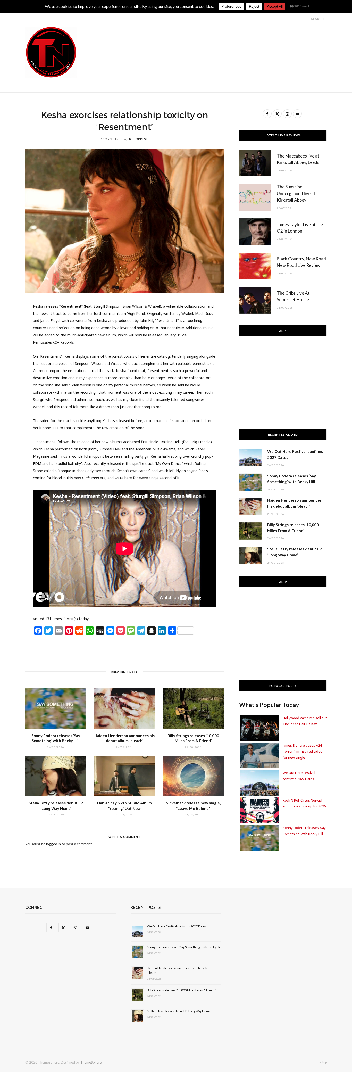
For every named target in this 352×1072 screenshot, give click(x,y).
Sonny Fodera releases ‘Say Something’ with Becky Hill (184, 947)
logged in (53, 844)
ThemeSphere (91, 1062)
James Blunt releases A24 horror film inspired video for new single (302, 751)
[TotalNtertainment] (51, 52)
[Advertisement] (233, 38)
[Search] (306, 18)
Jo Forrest (138, 139)
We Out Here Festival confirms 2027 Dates (176, 926)
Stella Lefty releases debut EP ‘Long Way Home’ (179, 1011)
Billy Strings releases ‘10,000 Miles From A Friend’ (181, 990)
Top (324, 1062)
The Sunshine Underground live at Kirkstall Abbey (296, 193)
